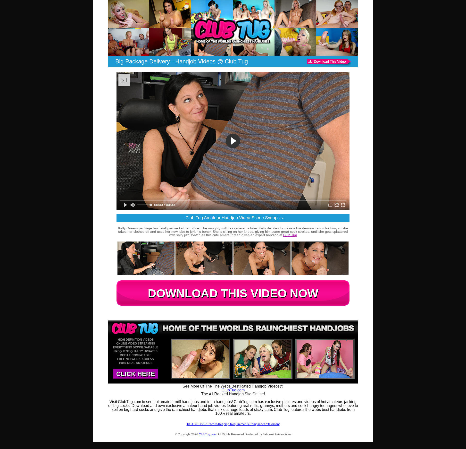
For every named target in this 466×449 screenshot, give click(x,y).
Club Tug (290, 235)
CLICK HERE (135, 374)
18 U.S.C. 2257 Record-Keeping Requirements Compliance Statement (233, 424)
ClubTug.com (233, 390)
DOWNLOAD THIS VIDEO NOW (233, 293)
